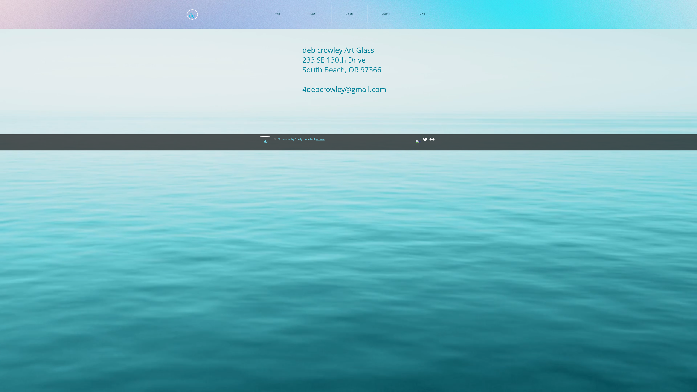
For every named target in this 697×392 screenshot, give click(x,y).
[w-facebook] (418, 142)
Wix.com (320, 139)
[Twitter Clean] (425, 139)
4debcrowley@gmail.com (344, 89)
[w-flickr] (432, 139)
